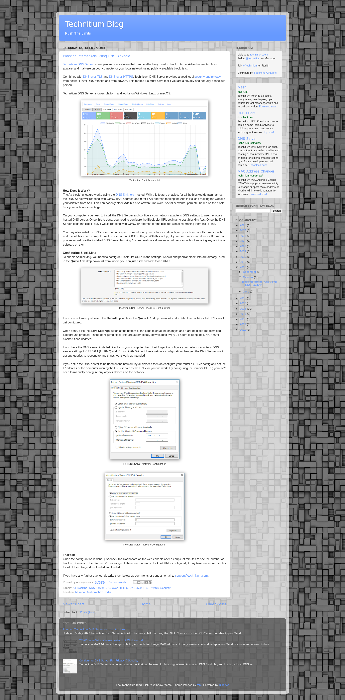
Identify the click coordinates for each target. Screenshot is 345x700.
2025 (243, 230)
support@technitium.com (191, 575)
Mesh (242, 87)
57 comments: (118, 582)
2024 (243, 235)
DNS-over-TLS (93, 76)
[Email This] (135, 582)
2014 (243, 313)
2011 (243, 329)
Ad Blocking (80, 587)
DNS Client (246, 113)
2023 (243, 241)
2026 (243, 225)
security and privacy (207, 76)
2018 (243, 267)
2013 (243, 319)
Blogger (224, 684)
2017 (243, 298)
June (246, 291)
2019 (243, 262)
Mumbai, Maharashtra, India (93, 592)
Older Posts (216, 604)
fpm (199, 684)
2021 (243, 251)
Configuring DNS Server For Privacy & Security (108, 660)
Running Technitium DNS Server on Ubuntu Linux (94, 629)
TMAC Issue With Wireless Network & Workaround (111, 640)
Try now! (269, 132)
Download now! (268, 106)
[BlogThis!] (139, 582)
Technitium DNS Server (78, 64)
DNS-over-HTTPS (121, 76)
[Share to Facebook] (146, 582)
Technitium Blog (94, 24)
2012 (243, 324)
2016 (243, 303)
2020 (243, 256)
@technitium (253, 58)
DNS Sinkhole (125, 194)
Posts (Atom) (88, 612)
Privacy (154, 587)
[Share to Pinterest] (150, 582)
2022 (243, 246)
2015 (243, 308)
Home (145, 604)
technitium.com (259, 54)
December (250, 271)
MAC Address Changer (256, 171)
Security (165, 587)
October (248, 277)
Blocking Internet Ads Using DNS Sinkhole (96, 56)
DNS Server (96, 587)
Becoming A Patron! (265, 72)
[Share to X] (143, 582)
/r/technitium (250, 65)
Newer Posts (74, 604)
